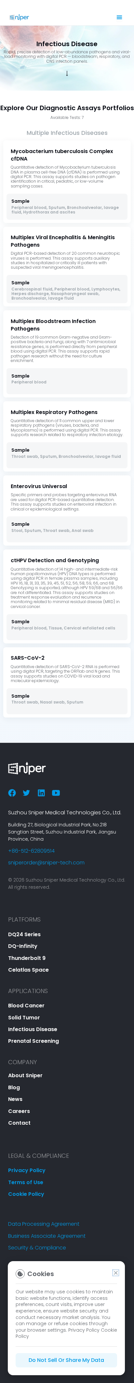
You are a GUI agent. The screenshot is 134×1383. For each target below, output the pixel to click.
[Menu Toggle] (119, 17)
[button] (115, 1272)
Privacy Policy (84, 1330)
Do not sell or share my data (66, 1360)
